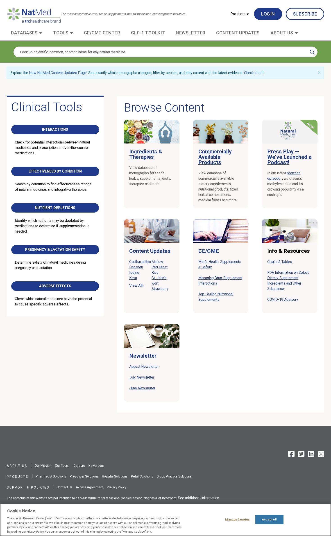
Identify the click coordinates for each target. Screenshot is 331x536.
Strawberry (160, 289)
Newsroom (96, 465)
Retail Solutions (142, 476)
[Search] (312, 52)
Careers (79, 465)
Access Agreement (89, 487)
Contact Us (64, 487)
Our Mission (43, 465)
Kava (133, 278)
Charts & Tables (279, 262)
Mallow (157, 262)
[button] (239, 14)
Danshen (136, 267)
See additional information (198, 498)
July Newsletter (141, 377)
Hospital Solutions (114, 476)
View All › (137, 285)
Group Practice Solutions (174, 476)
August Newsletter (144, 366)
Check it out (253, 73)
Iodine (134, 272)
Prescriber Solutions (84, 476)
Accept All (269, 519)
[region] (165, 520)
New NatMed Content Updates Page (57, 73)
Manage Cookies (237, 519)
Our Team (62, 465)
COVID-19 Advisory (282, 299)
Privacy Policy (116, 487)
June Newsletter (142, 388)
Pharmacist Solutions (51, 476)
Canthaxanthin (140, 262)
